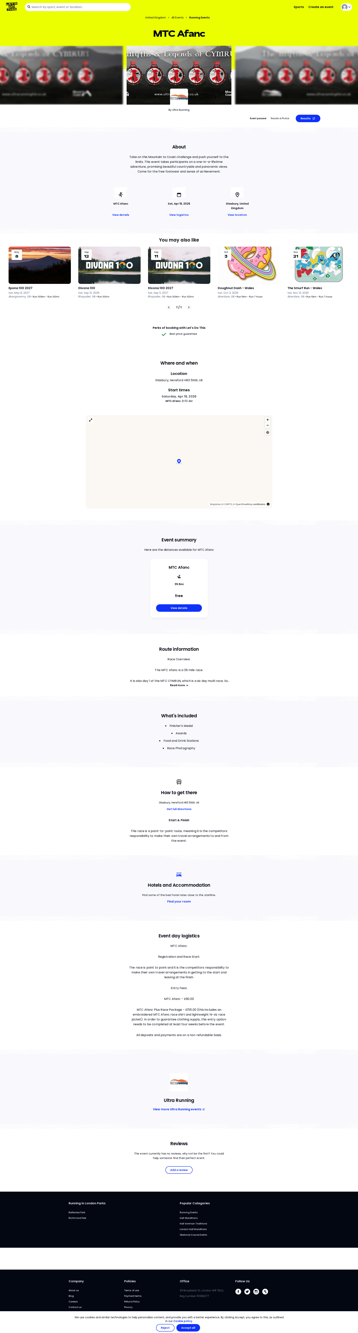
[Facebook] (239, 1295)
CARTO (228, 504)
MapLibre (215, 504)
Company (76, 1281)
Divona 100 (86, 288)
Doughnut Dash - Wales (236, 288)
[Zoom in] (267, 419)
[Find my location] (267, 432)
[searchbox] (78, 7)
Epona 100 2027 (20, 288)
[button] (179, 461)
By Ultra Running (179, 110)
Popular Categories (195, 1203)
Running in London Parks (87, 1203)
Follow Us (242, 1281)
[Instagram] (257, 1295)
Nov (296, 252)
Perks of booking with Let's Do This (179, 328)
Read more (177, 685)
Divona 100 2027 (160, 288)
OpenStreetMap (244, 504)
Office (184, 1281)
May (16, 252)
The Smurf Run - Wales (305, 288)
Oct (226, 252)
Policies (130, 1281)
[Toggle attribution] (268, 504)
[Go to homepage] (12, 7)
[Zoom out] (267, 425)
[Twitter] (248, 1295)
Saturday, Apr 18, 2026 (179, 396)
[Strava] (266, 1295)
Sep (86, 252)
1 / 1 (179, 307)
